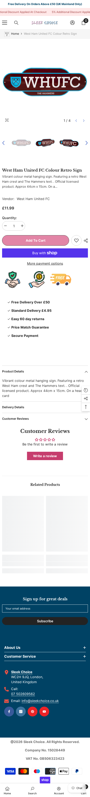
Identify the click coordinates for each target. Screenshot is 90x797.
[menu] (4, 22)
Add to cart (35, 240)
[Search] (16, 22)
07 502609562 (23, 694)
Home (15, 33)
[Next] (83, 120)
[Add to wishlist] (76, 240)
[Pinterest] (32, 711)
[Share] (85, 241)
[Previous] (76, 120)
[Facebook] (9, 711)
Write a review (45, 456)
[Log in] (72, 22)
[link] (23, 564)
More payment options (45, 263)
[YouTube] (44, 711)
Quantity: (9, 218)
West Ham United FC (33, 199)
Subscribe (45, 621)
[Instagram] (21, 711)
